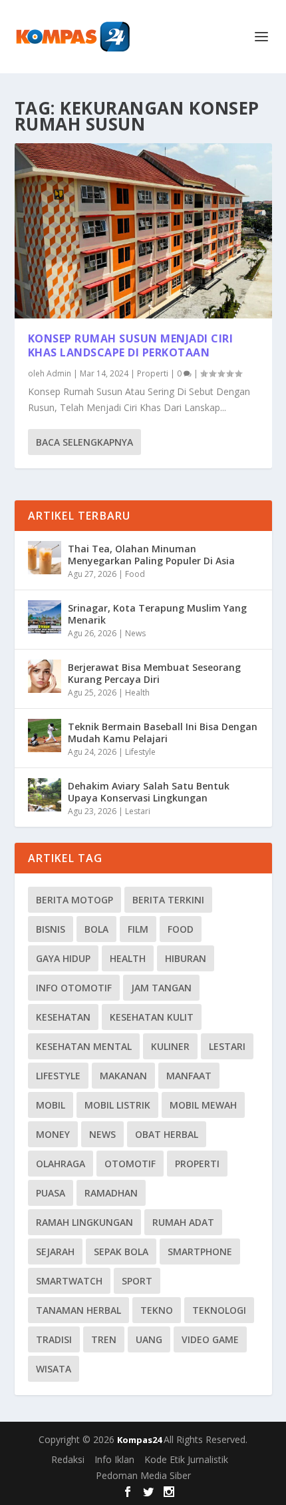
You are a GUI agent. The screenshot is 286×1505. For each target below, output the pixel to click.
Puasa (50, 1193)
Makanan (123, 1075)
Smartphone (200, 1251)
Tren (103, 1339)
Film (138, 929)
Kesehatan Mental (84, 1046)
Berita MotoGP (74, 899)
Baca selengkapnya (84, 442)
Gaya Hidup (63, 958)
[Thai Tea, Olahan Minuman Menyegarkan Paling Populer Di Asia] (44, 557)
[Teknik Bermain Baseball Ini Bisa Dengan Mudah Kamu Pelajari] (44, 735)
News (135, 633)
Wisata (53, 1368)
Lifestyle (140, 751)
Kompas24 (140, 1440)
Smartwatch (69, 1280)
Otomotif (130, 1163)
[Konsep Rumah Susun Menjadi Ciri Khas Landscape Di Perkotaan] (143, 230)
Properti (152, 373)
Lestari (137, 811)
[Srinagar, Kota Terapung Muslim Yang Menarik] (44, 617)
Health (137, 692)
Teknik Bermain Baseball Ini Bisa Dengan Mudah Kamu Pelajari (162, 732)
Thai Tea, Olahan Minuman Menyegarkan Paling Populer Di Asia (151, 554)
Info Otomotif (74, 987)
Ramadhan (111, 1193)
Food (135, 574)
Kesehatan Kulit (152, 1017)
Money (53, 1134)
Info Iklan (114, 1459)
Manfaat (189, 1075)
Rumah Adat (183, 1222)
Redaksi (67, 1459)
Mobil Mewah (203, 1105)
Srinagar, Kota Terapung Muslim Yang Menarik (157, 614)
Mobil (50, 1105)
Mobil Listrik (117, 1105)
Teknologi (219, 1310)
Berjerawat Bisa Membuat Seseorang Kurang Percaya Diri (154, 673)
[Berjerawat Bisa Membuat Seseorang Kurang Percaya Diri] (44, 676)
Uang (149, 1339)
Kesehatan (63, 1017)
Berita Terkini (168, 899)
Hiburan (185, 958)
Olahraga (60, 1163)
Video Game (210, 1339)
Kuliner (170, 1046)
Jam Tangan (161, 987)
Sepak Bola (121, 1251)
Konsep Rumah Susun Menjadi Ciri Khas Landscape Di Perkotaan (130, 345)
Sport (137, 1280)
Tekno (156, 1310)
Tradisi (54, 1339)
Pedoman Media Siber (143, 1475)
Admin (59, 373)
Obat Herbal (166, 1134)
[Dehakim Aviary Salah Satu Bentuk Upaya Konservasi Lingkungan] (44, 794)
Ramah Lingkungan (84, 1222)
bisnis (50, 929)
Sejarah (55, 1251)
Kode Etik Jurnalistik (186, 1459)
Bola (96, 929)
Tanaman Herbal (78, 1310)
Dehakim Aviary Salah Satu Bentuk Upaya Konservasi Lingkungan (148, 791)
